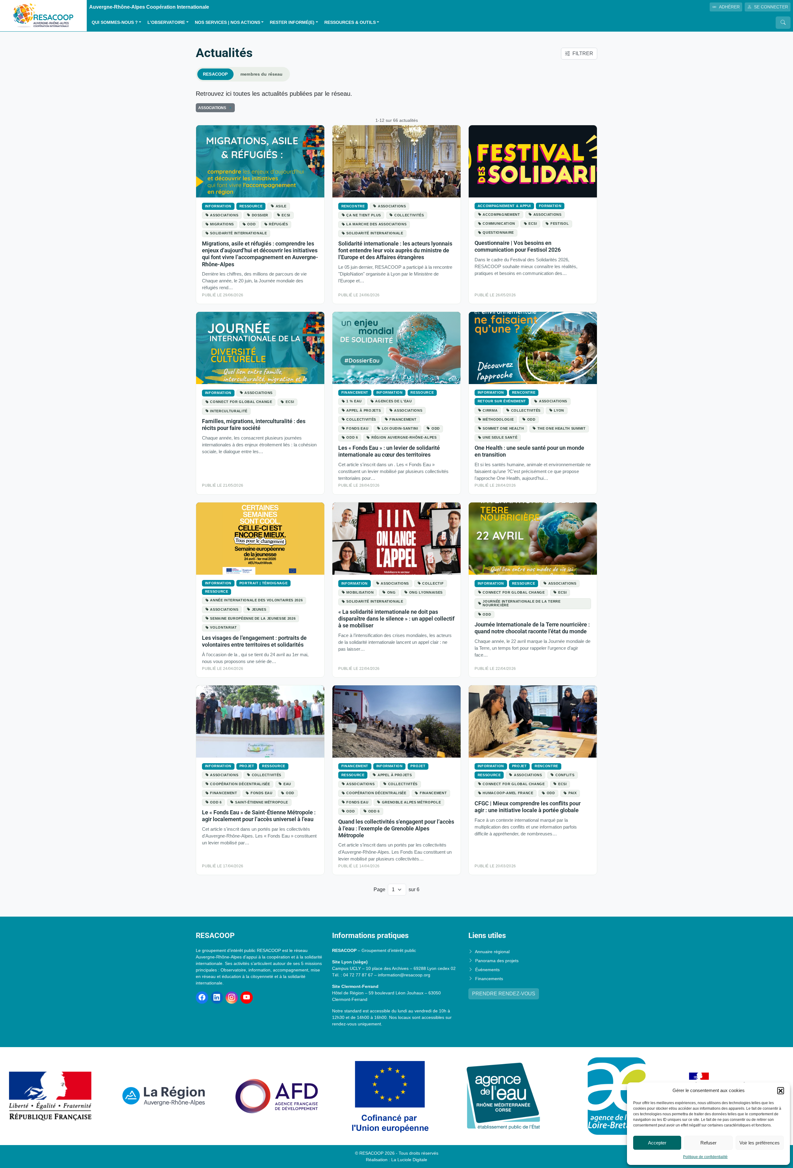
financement (402, 419)
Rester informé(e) (292, 22)
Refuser (708, 1142)
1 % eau (354, 401)
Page (379, 889)
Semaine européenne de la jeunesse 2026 (253, 618)
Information (218, 206)
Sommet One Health (503, 428)
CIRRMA (490, 410)
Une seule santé (500, 437)
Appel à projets (363, 410)
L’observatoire (166, 22)
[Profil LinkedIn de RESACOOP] (217, 997)
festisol (559, 223)
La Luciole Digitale (409, 1159)
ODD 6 (352, 437)
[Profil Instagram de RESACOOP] (232, 997)
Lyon (559, 410)
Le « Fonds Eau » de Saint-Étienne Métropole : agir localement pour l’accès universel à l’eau (259, 815)
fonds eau (357, 428)
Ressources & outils (350, 22)
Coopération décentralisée (240, 784)
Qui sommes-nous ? (115, 22)
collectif (433, 583)
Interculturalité (228, 411)
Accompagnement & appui (504, 206)
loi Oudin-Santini (400, 428)
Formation (550, 206)
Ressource (251, 206)
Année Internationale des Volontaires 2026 (256, 600)
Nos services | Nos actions (227, 22)
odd (251, 224)
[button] (781, 1090)
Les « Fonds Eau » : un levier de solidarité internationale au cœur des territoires (389, 451)
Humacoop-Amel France (508, 793)
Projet (246, 766)
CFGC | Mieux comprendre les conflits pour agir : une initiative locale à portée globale (528, 806)
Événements (487, 969)
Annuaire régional (492, 951)
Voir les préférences (759, 1142)
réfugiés (278, 224)
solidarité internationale (238, 233)
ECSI (286, 215)
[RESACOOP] (43, 15)
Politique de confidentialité (705, 1157)
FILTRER (582, 53)
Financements (489, 978)
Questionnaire (498, 232)
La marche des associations (376, 224)
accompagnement (501, 214)
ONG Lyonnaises (426, 592)
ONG (391, 592)
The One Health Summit (561, 428)
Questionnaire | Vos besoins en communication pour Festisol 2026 (518, 246)
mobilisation (360, 592)
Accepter (657, 1142)
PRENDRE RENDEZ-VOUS (503, 993)
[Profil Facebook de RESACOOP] (202, 997)
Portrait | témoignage (263, 583)
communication (499, 223)
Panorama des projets (497, 960)
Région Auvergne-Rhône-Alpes (404, 437)
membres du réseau (261, 74)
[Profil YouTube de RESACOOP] (246, 997)
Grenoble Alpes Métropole (411, 802)
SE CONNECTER (771, 6)
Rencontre (353, 206)
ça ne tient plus (363, 215)
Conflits (564, 775)
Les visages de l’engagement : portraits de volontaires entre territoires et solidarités (254, 641)
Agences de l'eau (393, 401)
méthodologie (498, 419)
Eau (287, 784)
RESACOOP (215, 74)
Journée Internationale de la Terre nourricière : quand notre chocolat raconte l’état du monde (532, 628)
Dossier (260, 215)
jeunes (259, 609)
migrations (222, 224)
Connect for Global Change (241, 402)
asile (281, 206)
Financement (354, 392)
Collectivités (409, 215)
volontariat (223, 627)
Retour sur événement (502, 401)
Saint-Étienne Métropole (261, 802)
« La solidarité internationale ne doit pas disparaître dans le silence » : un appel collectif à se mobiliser (396, 618)
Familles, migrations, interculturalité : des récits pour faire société (253, 424)
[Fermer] (229, 108)
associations (224, 215)
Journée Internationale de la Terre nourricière (521, 603)
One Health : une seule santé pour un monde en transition (529, 451)
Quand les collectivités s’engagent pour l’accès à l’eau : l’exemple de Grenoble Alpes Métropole (396, 828)
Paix (572, 793)
